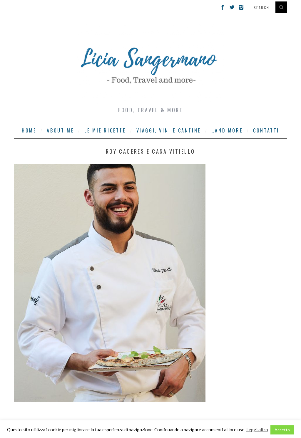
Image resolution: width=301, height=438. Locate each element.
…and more (227, 130)
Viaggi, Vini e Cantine (168, 130)
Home (29, 130)
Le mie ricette (105, 130)
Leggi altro (257, 429)
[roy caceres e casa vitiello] (109, 400)
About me (60, 130)
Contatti (266, 130)
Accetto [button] (282, 429)
